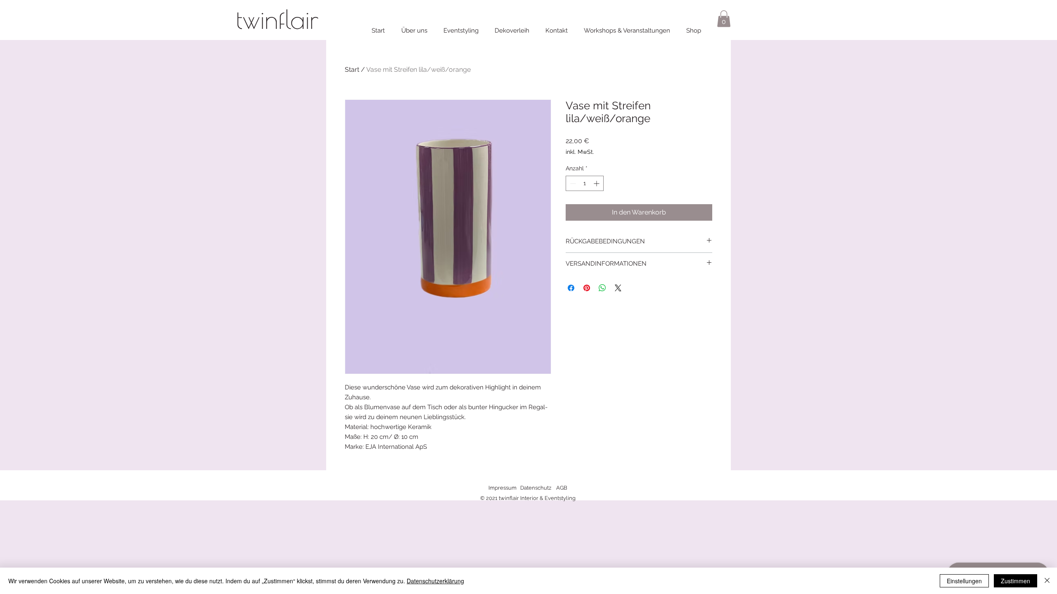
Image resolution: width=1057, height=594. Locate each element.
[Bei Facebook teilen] (571, 288)
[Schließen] (1047, 580)
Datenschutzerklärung (435, 581)
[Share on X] (618, 288)
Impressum (502, 488)
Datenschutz (535, 488)
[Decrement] (572, 183)
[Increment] (597, 183)
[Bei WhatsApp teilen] (602, 288)
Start (352, 69)
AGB (561, 488)
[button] (724, 18)
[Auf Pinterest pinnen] (587, 288)
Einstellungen (964, 581)
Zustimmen (1015, 581)
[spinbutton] (584, 183)
